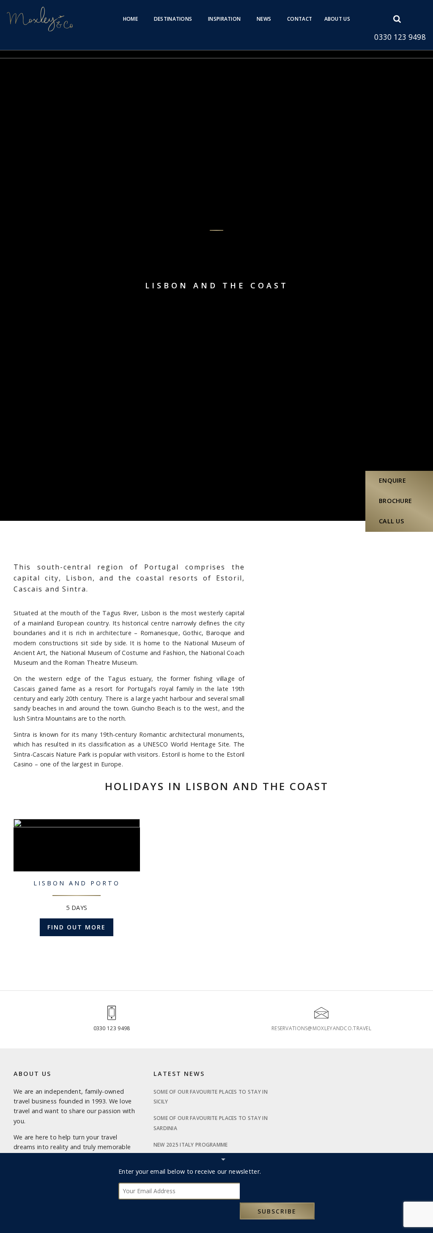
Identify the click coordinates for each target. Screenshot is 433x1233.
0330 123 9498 (400, 37)
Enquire (392, 480)
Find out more (76, 927)
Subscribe (277, 1211)
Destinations (173, 18)
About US (337, 18)
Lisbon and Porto (76, 883)
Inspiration (224, 18)
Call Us (391, 521)
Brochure (395, 501)
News (264, 18)
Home (130, 18)
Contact (299, 18)
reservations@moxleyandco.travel (321, 1028)
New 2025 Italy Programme (190, 1144)
